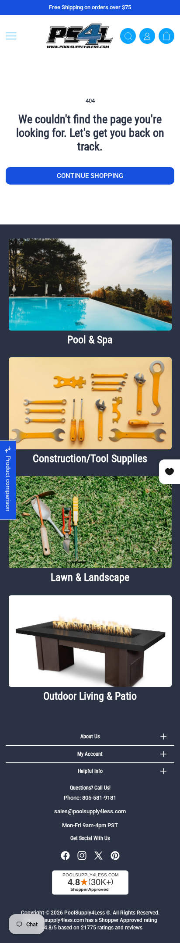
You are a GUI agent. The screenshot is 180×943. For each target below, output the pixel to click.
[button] (22, 36)
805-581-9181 (99, 797)
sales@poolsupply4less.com (90, 811)
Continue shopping (90, 176)
